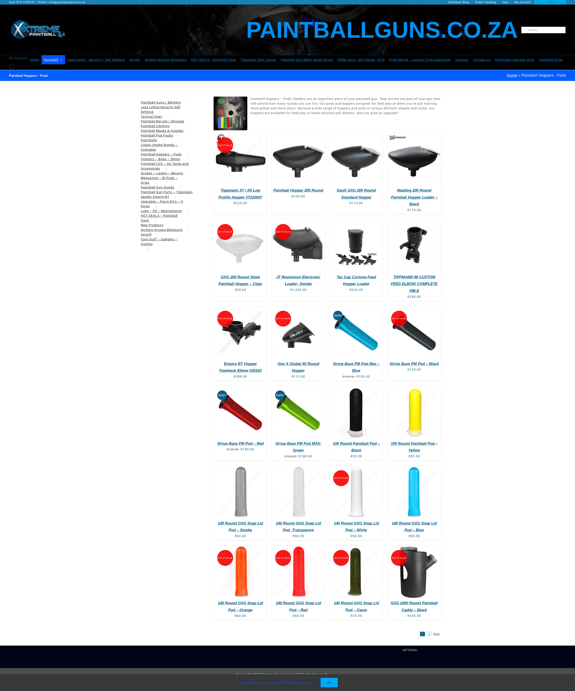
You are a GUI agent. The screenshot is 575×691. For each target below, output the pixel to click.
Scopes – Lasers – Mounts (162, 173)
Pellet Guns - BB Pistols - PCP (361, 60)
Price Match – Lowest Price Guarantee (420, 60)
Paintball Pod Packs (157, 135)
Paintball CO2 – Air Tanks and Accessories (165, 166)
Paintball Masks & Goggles (162, 131)
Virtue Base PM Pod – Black (414, 364)
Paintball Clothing (155, 126)
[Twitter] (400, 660)
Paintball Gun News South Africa (307, 60)
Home (34, 60)
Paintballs (149, 140)
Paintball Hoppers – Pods (161, 154)
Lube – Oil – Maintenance (161, 211)
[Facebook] (392, 660)
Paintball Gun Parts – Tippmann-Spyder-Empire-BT (167, 194)
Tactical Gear (151, 116)
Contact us (482, 60)
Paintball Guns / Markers (161, 102)
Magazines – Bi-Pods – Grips (159, 180)
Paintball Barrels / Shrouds (162, 121)
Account (462, 60)
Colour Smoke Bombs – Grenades (159, 147)
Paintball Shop (550, 60)
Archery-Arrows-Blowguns (166, 60)
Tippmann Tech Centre (258, 60)
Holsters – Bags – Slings (160, 159)
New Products (152, 225)
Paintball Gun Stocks (157, 187)
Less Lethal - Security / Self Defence (96, 60)
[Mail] (414, 660)
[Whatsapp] (421, 660)
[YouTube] (407, 660)
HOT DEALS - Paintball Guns (213, 60)
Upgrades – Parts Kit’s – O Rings (162, 204)
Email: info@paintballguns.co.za (62, 2)
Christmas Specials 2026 (515, 60)
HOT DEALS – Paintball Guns (159, 218)
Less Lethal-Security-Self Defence (161, 109)
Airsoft (134, 60)
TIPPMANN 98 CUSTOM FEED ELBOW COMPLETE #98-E (414, 284)
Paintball (51, 60)
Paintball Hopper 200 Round (298, 190)
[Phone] (428, 660)
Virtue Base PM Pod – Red (240, 443)
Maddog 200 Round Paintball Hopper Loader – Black (414, 197)
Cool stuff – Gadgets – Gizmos (159, 241)
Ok (329, 682)
